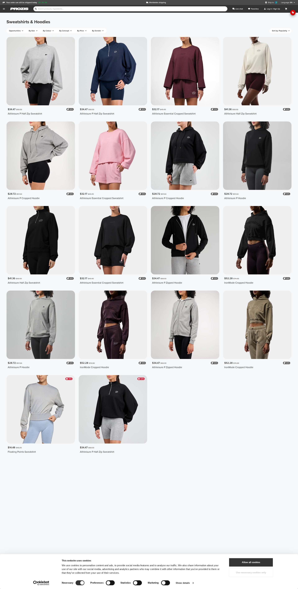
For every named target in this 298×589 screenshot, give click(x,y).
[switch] (110, 582)
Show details (183, 583)
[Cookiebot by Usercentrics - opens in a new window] (41, 583)
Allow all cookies (251, 562)
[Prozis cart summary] (286, 9)
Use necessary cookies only (251, 572)
